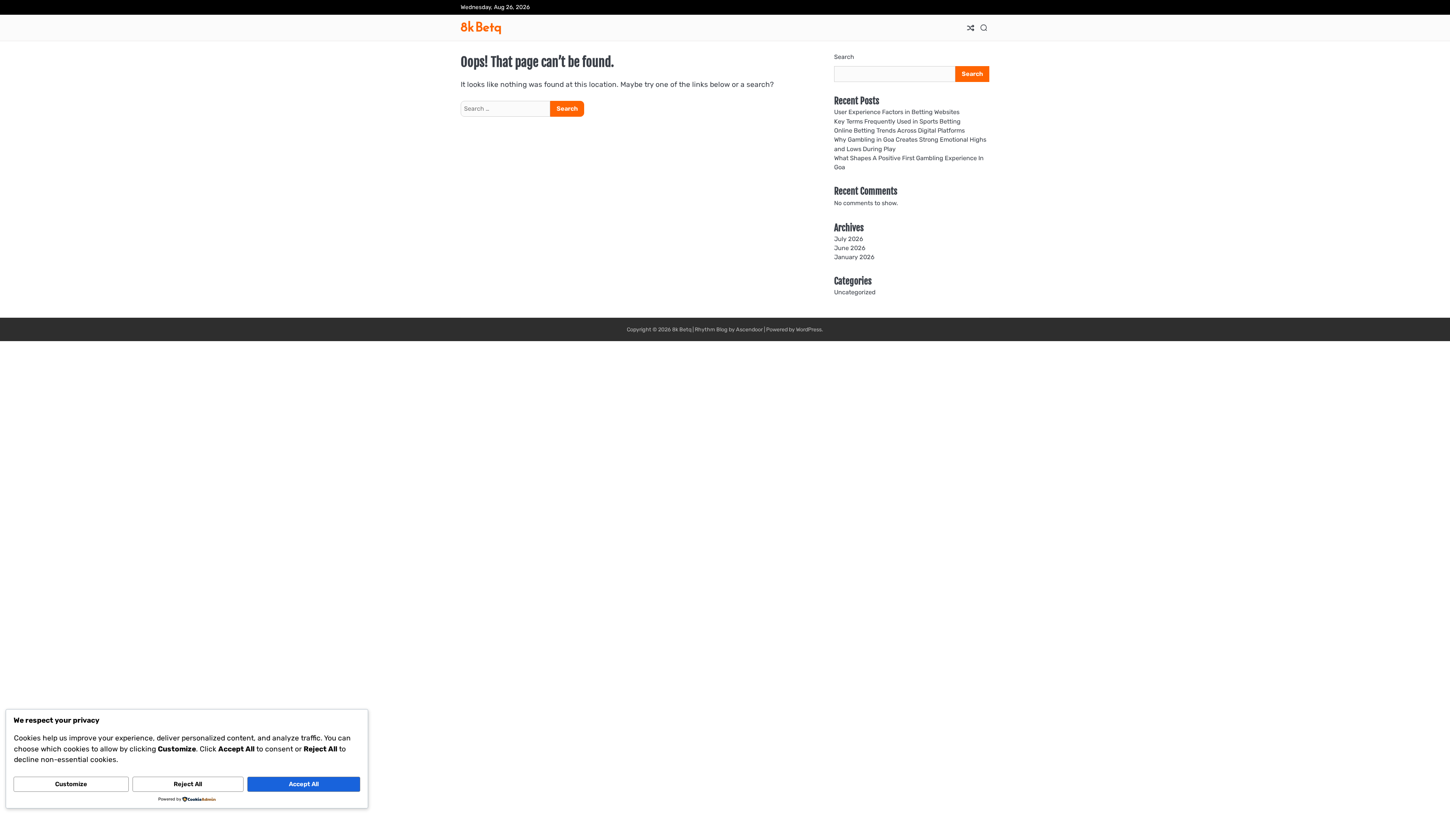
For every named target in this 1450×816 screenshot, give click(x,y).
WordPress (809, 329)
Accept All (304, 784)
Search (844, 56)
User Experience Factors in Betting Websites (896, 112)
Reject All (188, 784)
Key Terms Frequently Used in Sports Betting (897, 121)
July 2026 (848, 239)
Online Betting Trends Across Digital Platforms (899, 130)
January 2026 (854, 257)
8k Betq (481, 27)
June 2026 (849, 248)
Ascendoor (749, 329)
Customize (71, 784)
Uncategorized (855, 292)
